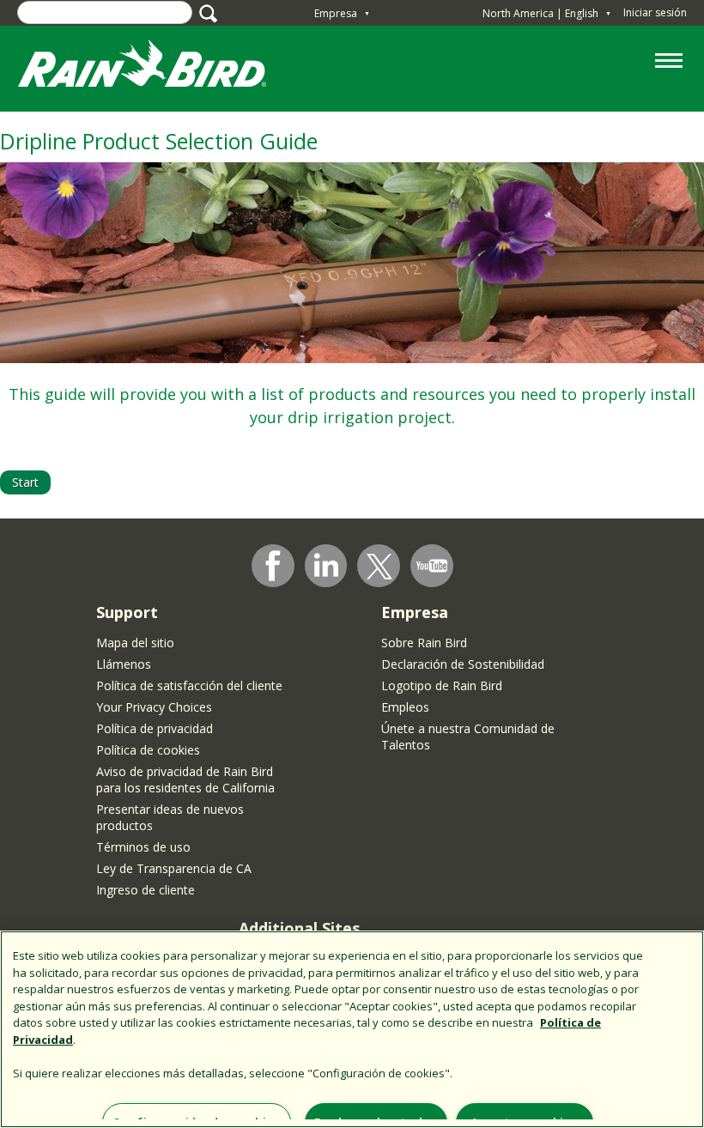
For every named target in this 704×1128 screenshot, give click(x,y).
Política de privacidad (154, 728)
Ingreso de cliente (145, 890)
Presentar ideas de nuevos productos (170, 817)
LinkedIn (326, 565)
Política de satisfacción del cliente (189, 685)
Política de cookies (148, 750)
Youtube (431, 565)
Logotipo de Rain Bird (441, 685)
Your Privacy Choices (154, 707)
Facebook (273, 565)
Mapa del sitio (135, 642)
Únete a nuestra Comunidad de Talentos (468, 736)
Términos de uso (143, 847)
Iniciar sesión (655, 12)
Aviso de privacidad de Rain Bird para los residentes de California (185, 779)
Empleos (405, 707)
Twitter (379, 566)
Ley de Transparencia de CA (174, 868)
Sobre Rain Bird (424, 642)
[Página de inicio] (158, 67)
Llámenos (123, 664)
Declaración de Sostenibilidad (462, 664)
